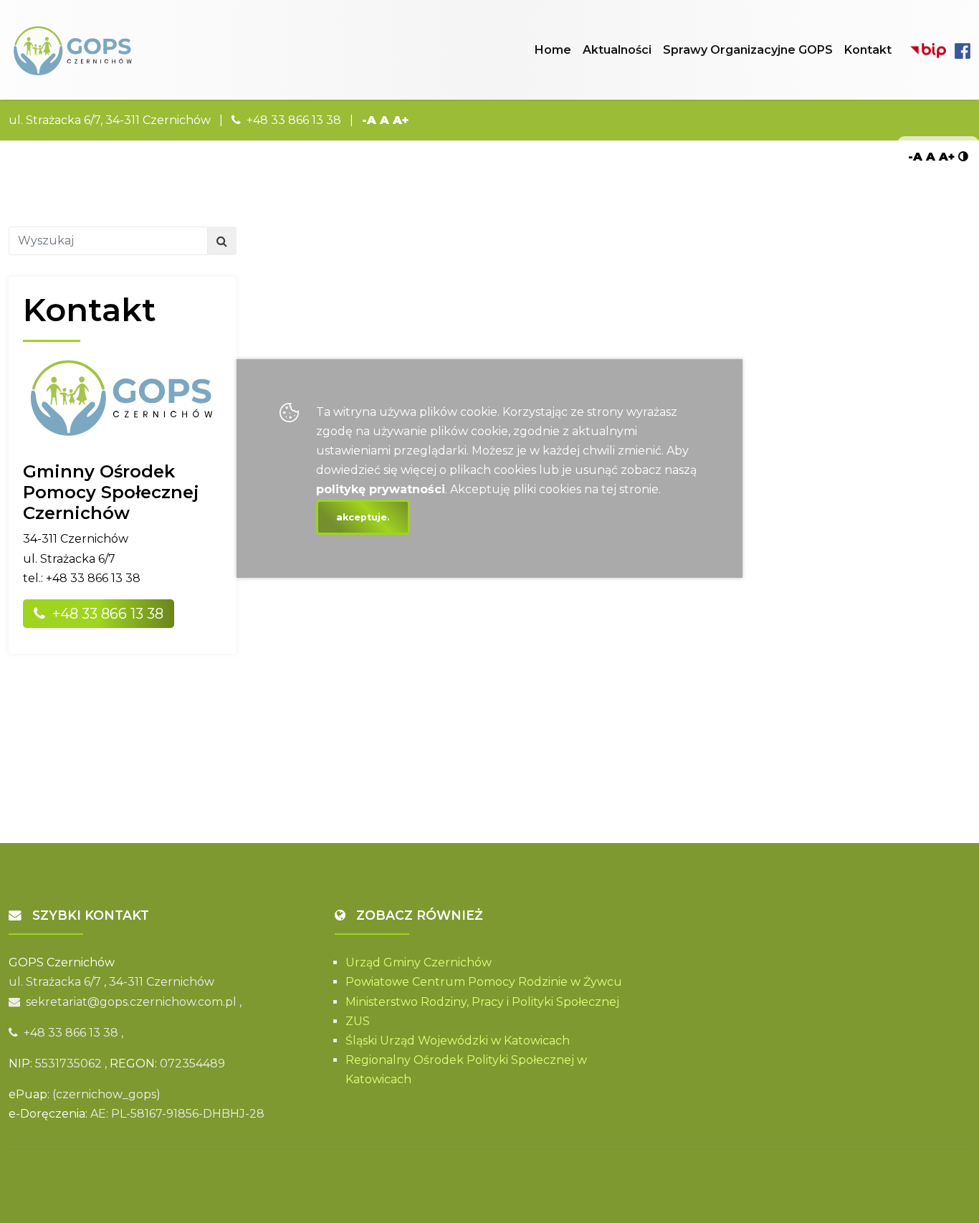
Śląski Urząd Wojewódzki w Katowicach (457, 1040)
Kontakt (868, 50)
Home (553, 50)
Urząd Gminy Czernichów (418, 962)
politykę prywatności (380, 489)
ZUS (357, 1021)
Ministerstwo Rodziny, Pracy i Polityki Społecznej (482, 1002)
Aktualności (617, 50)
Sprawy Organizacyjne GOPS (748, 50)
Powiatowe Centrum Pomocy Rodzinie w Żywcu (483, 982)
